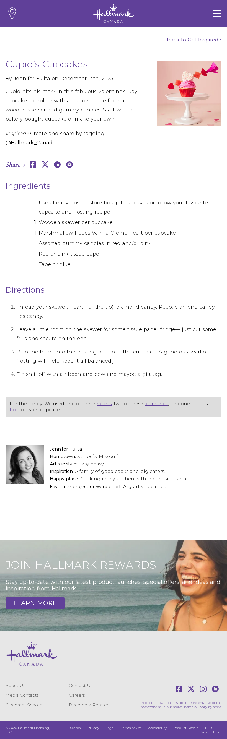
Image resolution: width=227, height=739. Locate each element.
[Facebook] (179, 689)
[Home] (113, 13)
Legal (110, 728)
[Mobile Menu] (217, 13)
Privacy (93, 728)
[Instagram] (203, 689)
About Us (15, 685)
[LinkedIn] (215, 689)
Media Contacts (22, 695)
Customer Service (24, 704)
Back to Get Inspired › (194, 40)
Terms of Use (131, 728)
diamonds (156, 403)
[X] (191, 689)
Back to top (209, 732)
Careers (77, 695)
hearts (104, 403)
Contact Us (80, 685)
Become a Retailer (88, 704)
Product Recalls (185, 728)
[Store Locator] (12, 13)
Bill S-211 (212, 728)
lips (14, 409)
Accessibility (157, 728)
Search (75, 728)
